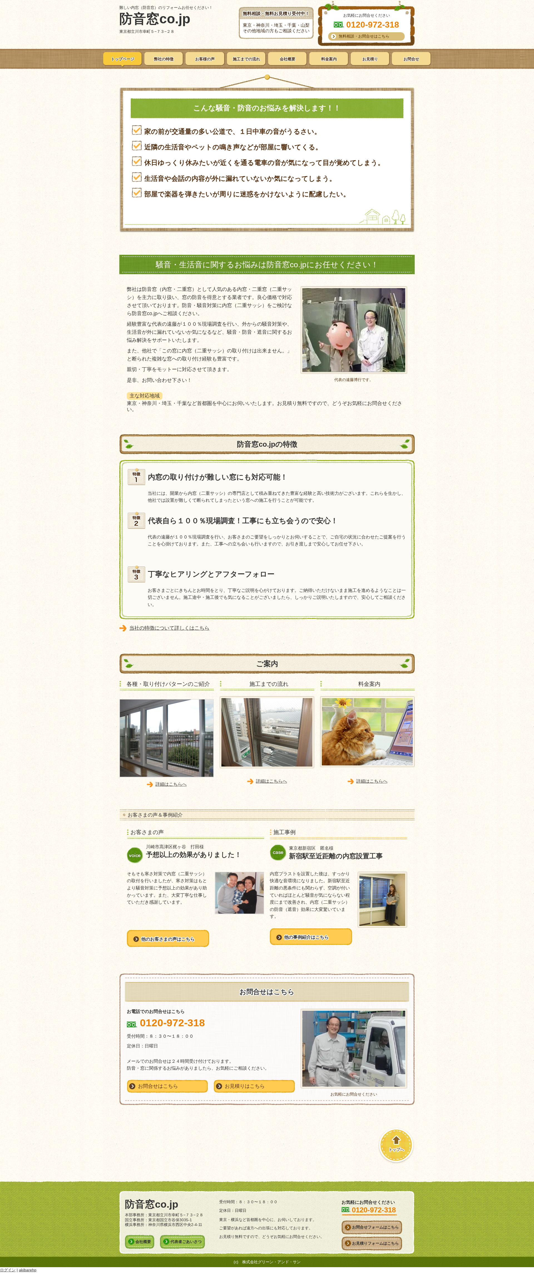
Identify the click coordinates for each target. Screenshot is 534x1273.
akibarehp (27, 1270)
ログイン (8, 1270)
